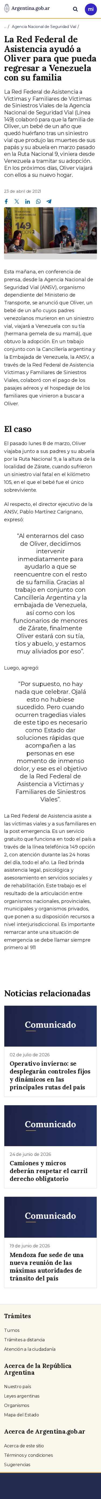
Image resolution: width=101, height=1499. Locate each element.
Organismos (16, 1405)
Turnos (11, 1330)
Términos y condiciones (28, 1455)
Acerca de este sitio (24, 1445)
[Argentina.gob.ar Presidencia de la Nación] (27, 8)
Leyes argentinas (21, 1396)
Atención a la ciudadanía (29, 1349)
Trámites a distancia (24, 1339)
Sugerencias (17, 1464)
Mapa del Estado (21, 1414)
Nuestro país (17, 1386)
